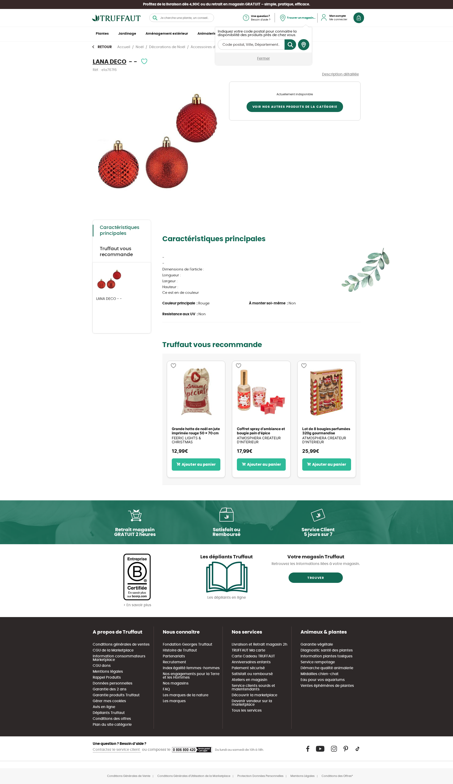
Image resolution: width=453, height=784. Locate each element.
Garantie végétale (317, 644)
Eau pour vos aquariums (323, 680)
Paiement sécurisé (248, 668)
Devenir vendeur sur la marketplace (252, 702)
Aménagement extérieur (167, 33)
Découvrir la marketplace (254, 695)
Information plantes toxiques (326, 656)
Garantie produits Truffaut (116, 695)
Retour (105, 47)
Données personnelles (112, 683)
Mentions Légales (302, 776)
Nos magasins (176, 683)
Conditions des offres (112, 719)
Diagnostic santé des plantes (327, 650)
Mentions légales (108, 671)
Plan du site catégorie (112, 724)
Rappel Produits (107, 677)
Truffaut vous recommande (116, 251)
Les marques (174, 701)
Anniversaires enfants (251, 662)
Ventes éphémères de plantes (327, 686)
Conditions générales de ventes (121, 644)
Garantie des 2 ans (109, 689)
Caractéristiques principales (119, 230)
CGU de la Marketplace (113, 650)
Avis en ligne (104, 707)
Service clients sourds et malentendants (253, 687)
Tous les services (247, 710)
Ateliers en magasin (249, 680)
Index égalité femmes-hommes (191, 668)
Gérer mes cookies (109, 701)
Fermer (263, 58)
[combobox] (181, 18)
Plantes (102, 33)
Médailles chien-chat (320, 674)
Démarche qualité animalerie (327, 668)
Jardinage (127, 33)
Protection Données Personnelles (260, 776)
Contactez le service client (117, 749)
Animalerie (206, 33)
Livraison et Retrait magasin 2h (259, 644)
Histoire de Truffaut (180, 650)
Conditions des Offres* (337, 776)
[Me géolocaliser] (303, 44)
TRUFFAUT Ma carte (248, 650)
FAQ (166, 689)
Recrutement (174, 662)
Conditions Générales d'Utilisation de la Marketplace (193, 776)
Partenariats (174, 656)
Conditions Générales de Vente (128, 776)
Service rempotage (318, 662)
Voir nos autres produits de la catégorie (294, 106)
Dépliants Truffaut (109, 713)
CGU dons (102, 666)
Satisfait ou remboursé (252, 674)
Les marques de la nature (185, 695)
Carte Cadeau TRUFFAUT (253, 656)
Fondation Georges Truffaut (187, 644)
